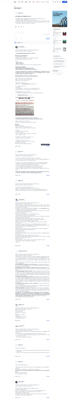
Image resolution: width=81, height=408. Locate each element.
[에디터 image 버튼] (21, 39)
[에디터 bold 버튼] (16, 39)
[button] (49, 13)
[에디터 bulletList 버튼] (18, 39)
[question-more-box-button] (49, 13)
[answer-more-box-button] (49, 151)
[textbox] (32, 32)
